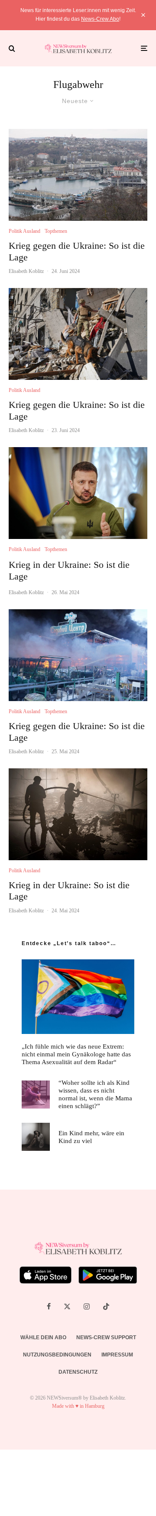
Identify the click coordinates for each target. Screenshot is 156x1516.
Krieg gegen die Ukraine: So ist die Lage (77, 251)
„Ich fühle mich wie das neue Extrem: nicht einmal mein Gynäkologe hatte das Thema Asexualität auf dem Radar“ (76, 1054)
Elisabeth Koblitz (26, 271)
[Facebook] (48, 1306)
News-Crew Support (106, 1337)
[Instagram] (86, 1306)
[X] (67, 1306)
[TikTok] (106, 1306)
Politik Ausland (24, 231)
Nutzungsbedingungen (57, 1355)
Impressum (117, 1355)
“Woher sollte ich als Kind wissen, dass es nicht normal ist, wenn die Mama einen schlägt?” (95, 1094)
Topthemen (56, 231)
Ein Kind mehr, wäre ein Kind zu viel (91, 1137)
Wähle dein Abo (43, 1337)
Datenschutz (78, 1372)
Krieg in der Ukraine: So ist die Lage (69, 570)
